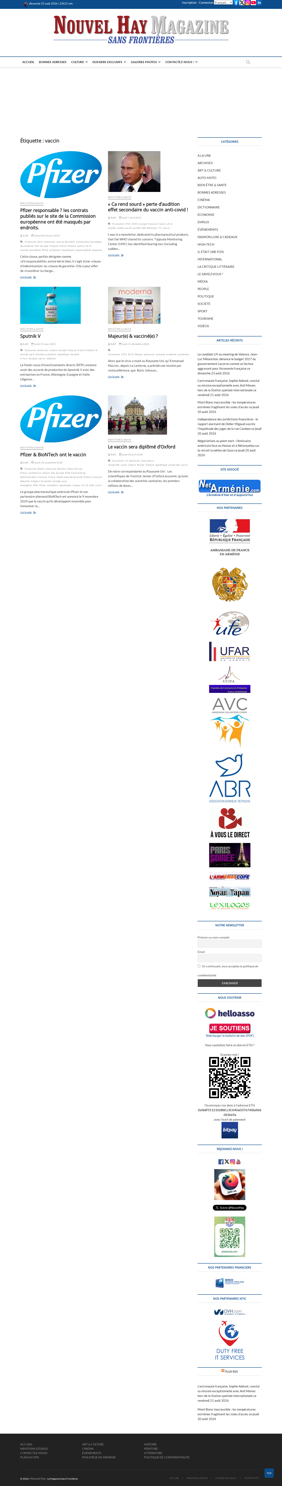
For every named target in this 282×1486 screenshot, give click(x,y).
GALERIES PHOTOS (144, 62)
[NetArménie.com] (230, 482)
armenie (160, 354)
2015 (40, 241)
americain (49, 241)
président (55, 250)
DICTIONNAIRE (209, 207)
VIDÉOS (203, 326)
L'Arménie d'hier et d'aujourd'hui (230, 495)
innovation (99, 476)
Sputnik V (30, 336)
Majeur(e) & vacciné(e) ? (133, 336)
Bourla (61, 468)
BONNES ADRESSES (52, 62)
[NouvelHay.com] (25, 3)
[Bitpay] (230, 1124)
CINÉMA (204, 200)
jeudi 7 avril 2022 (131, 217)
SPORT (202, 311)
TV (159, 227)
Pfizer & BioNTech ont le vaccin (53, 454)
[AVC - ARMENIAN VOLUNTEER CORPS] (229, 700)
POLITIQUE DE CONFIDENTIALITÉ (167, 1457)
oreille (120, 227)
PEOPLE (203, 289)
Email (201, 951)
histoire (72, 245)
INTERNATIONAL (210, 259)
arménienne (184, 354)
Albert (40, 468)
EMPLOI (203, 222)
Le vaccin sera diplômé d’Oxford (141, 446)
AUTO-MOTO (207, 178)
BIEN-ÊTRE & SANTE (32, 203)
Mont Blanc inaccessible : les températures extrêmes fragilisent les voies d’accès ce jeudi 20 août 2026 (228, 407)
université (173, 464)
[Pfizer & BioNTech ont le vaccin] (61, 419)
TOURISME (205, 318)
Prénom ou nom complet (213, 937)
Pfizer (45, 250)
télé (143, 227)
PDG (35, 485)
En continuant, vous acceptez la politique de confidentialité (228, 970)
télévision (152, 227)
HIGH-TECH (206, 244)
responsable (98, 250)
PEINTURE (151, 1448)
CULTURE (77, 62)
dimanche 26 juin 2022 (47, 235)
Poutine (40, 354)
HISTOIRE (150, 1444)
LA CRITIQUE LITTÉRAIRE (216, 266)
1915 (128, 223)
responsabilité (83, 250)
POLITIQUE (206, 296)
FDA (67, 472)
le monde (46, 481)
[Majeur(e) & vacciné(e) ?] (149, 305)
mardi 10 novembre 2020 (48, 462)
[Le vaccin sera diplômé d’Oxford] (149, 415)
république (67, 250)
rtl (82, 485)
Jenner (141, 464)
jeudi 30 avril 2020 (132, 454)
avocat (60, 241)
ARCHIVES (205, 163)
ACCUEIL (28, 62)
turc (25, 358)
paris (32, 354)
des (53, 472)
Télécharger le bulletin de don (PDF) (230, 1035)
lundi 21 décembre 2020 (135, 344)
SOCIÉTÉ (204, 304)
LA (86, 245)
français (53, 245)
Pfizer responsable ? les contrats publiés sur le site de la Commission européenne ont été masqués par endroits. (58, 218)
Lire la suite (33, 277)
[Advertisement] (141, 98)
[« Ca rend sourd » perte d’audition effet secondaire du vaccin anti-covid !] (149, 171)
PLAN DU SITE (29, 1457)
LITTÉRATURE (153, 1453)
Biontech (70, 241)
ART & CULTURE (209, 170)
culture (53, 350)
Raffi (25, 235)
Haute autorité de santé (70, 476)
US (86, 485)
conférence (34, 472)
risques (76, 485)
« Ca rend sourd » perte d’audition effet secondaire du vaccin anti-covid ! (148, 207)
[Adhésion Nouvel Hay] (230, 1010)
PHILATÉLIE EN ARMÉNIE (99, 1457)
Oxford (150, 464)
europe (44, 245)
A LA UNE (204, 155)
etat (37, 245)
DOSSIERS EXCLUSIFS (107, 62)
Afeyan (139, 354)
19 (126, 460)
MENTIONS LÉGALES (34, 1448)
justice (80, 245)
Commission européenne (90, 241)
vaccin (166, 227)
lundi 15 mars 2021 (45, 344)
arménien (171, 354)
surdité (136, 227)
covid (124, 464)
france (62, 245)
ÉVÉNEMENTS (208, 229)
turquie (33, 358)
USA (91, 485)
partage (56, 481)
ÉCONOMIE (206, 214)
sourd (128, 227)
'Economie (30, 241)
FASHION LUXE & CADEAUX (217, 237)
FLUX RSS (231, 1371)
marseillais (35, 250)
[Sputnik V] (61, 305)
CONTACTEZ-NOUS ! (179, 62)
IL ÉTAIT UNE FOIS (211, 252)
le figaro (35, 481)
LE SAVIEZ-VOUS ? (210, 274)
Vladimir (51, 358)
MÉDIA (203, 281)
